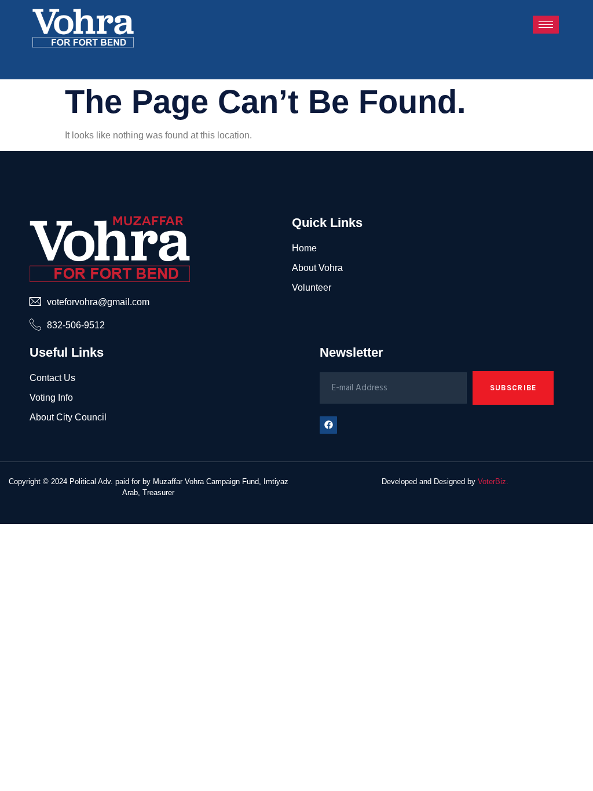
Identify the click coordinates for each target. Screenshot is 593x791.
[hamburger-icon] (546, 25)
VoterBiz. (493, 481)
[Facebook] (328, 425)
